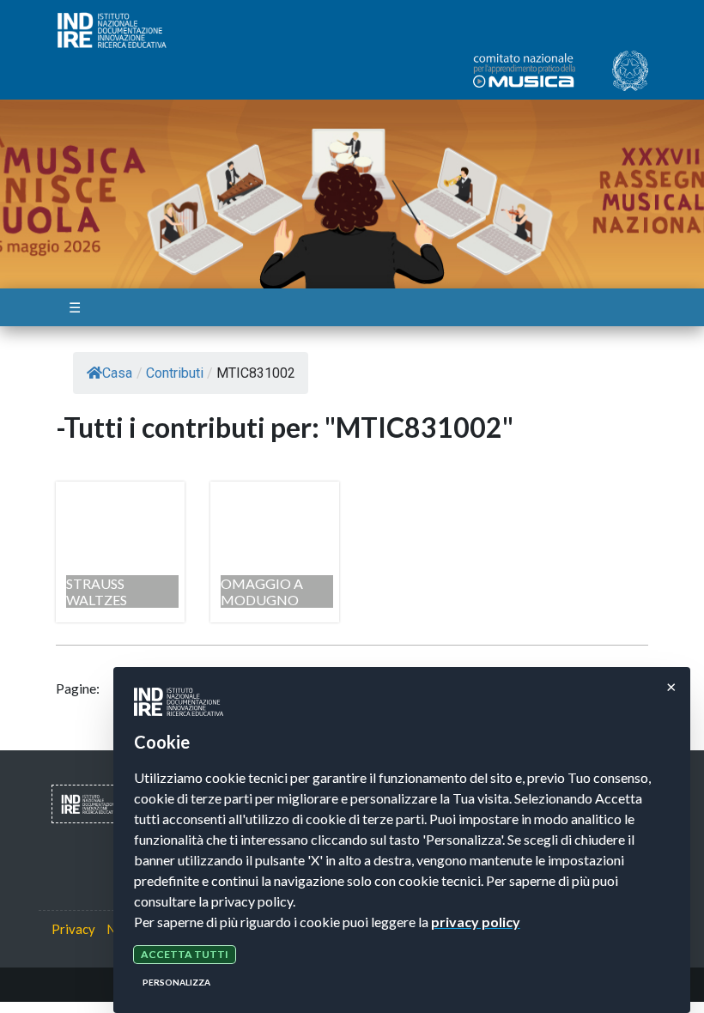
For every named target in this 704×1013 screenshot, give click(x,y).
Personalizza (176, 982)
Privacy (73, 929)
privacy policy (475, 921)
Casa (117, 373)
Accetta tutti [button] (184, 954)
